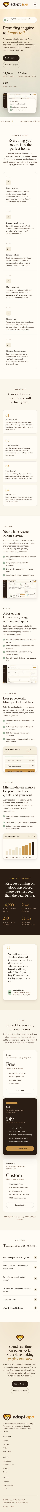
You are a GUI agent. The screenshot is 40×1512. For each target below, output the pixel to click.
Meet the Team (8, 1465)
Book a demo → (11, 58)
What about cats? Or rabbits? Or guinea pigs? (15, 1267)
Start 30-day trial (20, 1148)
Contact (6, 1482)
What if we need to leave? (13, 1308)
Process (5, 1441)
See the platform (11, 65)
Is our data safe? (9, 1299)
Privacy (5, 1468)
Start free (20, 1090)
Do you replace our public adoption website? (16, 1290)
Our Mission (7, 1461)
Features (6, 1444)
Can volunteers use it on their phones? (14, 1278)
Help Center (7, 1451)
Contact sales (20, 1205)
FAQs (5, 1448)
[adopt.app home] (15, 4)
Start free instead (20, 1391)
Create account (8, 1485)
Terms (5, 1472)
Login (5, 1489)
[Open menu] (35, 4)
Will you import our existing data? (16, 1257)
